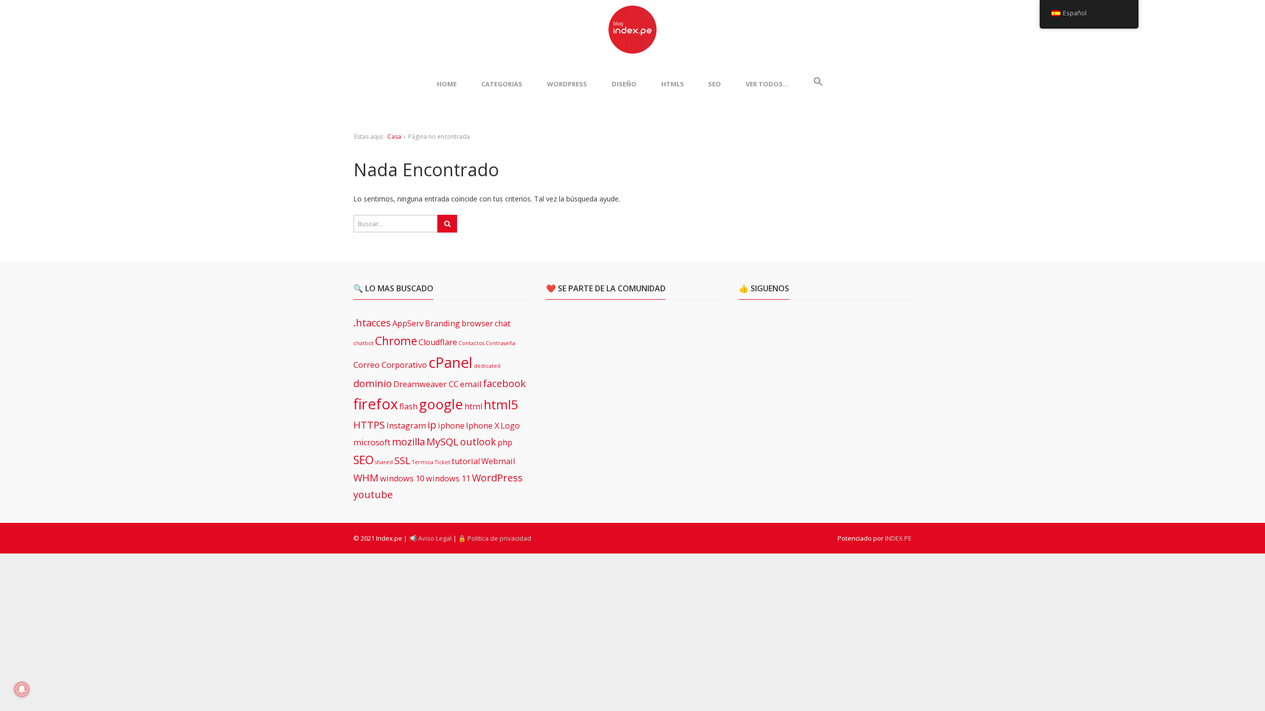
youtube (373, 494)
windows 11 (448, 478)
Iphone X (482, 425)
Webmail (498, 461)
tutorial (466, 461)
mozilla (408, 441)
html (473, 406)
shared (384, 462)
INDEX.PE (898, 538)
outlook (478, 441)
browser (477, 323)
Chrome (396, 341)
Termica (422, 462)
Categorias (501, 83)
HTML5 (672, 83)
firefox (375, 404)
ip (431, 425)
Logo (510, 425)
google (441, 404)
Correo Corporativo (390, 364)
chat (502, 323)
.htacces (372, 322)
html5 (501, 404)
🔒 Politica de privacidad (494, 538)
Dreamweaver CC (426, 384)
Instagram (406, 425)
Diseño (624, 83)
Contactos (471, 343)
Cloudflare (438, 342)
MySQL (442, 441)
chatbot (363, 343)
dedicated (487, 365)
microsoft (371, 442)
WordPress (567, 83)
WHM (366, 477)
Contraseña (500, 343)
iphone (451, 425)
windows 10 (402, 478)
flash (408, 406)
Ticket (442, 462)
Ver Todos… (767, 83)
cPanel (450, 362)
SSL (402, 460)
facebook (504, 383)
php (505, 442)
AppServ (407, 323)
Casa (394, 136)
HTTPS (369, 425)
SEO (714, 83)
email (470, 384)
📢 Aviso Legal (430, 538)
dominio (372, 383)
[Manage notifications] (22, 689)
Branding (442, 323)
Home (447, 83)
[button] (818, 84)
